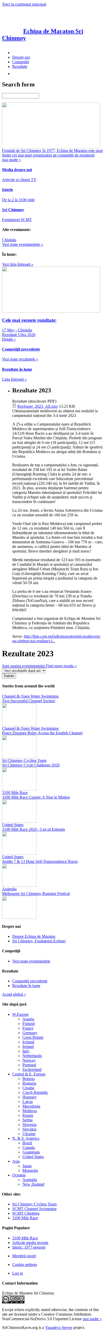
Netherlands (32, 1056)
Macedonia (31, 1106)
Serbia (27, 1120)
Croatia (28, 1088)
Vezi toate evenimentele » (22, 244)
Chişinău (9, 240)
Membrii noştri (24, 1256)
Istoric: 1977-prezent (28, 1247)
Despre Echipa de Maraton (33, 936)
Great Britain (32, 1037)
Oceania (18, 1175)
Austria (28, 1019)
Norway (29, 1060)
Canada (28, 1147)
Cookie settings (24, 1264)
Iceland (28, 1042)
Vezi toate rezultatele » (20, 359)
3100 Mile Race (25, 1218)
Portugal (29, 1065)
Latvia (27, 1101)
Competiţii (20, 62)
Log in (17, 1273)
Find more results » (61, 666)
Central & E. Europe (28, 1074)
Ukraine (28, 1134)
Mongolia (30, 1170)
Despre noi (21, 57)
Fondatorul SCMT (17, 219)
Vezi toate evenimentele (31, 961)
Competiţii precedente (29, 981)
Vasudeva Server (58, 1327)
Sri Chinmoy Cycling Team (34, 1204)
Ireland (28, 1046)
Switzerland (32, 1069)
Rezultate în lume (26, 985)
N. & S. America (25, 1138)
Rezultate (19, 66)
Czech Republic (35, 1092)
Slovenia (29, 1124)
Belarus (28, 1078)
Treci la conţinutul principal (24, 4)
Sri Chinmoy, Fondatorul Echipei (38, 941)
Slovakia (29, 1129)
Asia (16, 1161)
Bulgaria (29, 1083)
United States (33, 1157)
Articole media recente (30, 1242)
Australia (29, 1179)
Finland (28, 1023)
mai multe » (92, 1319)
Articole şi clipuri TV (19, 179)
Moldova (29, 1111)
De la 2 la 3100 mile (18, 200)
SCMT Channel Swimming (34, 1209)
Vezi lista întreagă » (17, 264)
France (27, 1028)
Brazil (27, 1143)
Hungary (29, 1097)
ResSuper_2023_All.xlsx (37, 406)
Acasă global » (14, 994)
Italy (26, 1051)
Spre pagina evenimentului (24, 666)
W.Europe (20, 1014)
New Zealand (33, 1184)
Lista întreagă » (14, 379)
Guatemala (31, 1152)
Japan (27, 1166)
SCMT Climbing (26, 1213)
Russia (27, 1115)
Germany (29, 1033)
